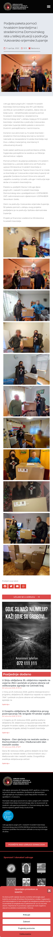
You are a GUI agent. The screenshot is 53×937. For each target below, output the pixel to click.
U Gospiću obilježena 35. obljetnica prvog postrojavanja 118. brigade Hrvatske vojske (26, 712)
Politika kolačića (25, 934)
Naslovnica (35, 48)
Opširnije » (6, 704)
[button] (49, 890)
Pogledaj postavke (26, 928)
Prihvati (26, 915)
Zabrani (26, 921)
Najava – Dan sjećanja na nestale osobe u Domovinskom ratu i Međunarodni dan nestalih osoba (25, 742)
